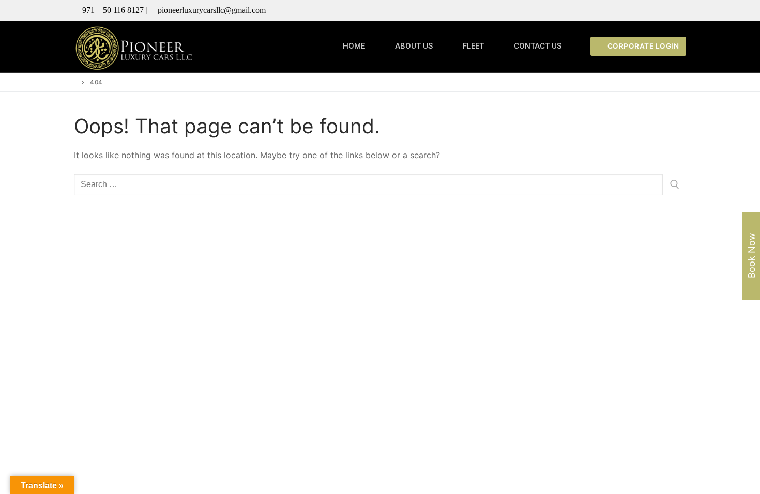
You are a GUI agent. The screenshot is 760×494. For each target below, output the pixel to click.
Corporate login (642, 46)
